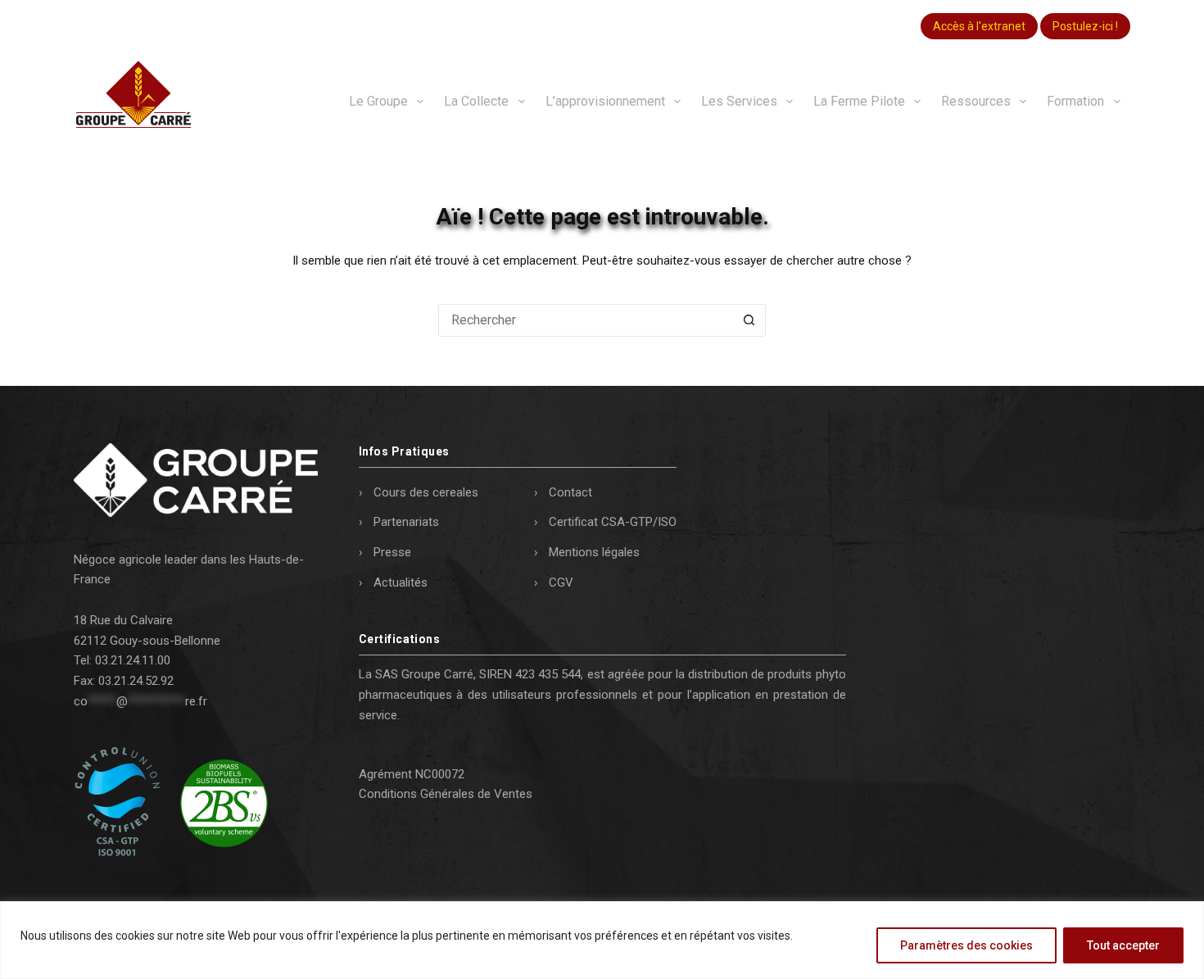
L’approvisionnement (605, 101)
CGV (561, 582)
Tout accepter (1123, 945)
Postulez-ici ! (1085, 26)
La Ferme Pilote (859, 101)
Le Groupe (378, 101)
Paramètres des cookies (966, 945)
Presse (392, 552)
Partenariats (406, 521)
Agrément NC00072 (411, 774)
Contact (570, 492)
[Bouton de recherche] (749, 320)
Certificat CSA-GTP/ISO (613, 521)
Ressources (976, 101)
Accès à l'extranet (979, 26)
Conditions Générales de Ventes (445, 793)
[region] (602, 940)
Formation (1075, 101)
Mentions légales (594, 552)
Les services (739, 101)
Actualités (400, 582)
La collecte (476, 101)
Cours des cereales (425, 492)
